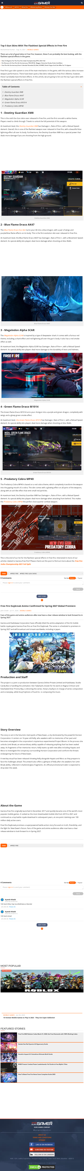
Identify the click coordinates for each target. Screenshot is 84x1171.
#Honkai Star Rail (50, 7)
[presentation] (8, 573)
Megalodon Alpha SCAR (13, 335)
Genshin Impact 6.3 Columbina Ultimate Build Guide (35, 1054)
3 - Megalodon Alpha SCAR (13, 99)
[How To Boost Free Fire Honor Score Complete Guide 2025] (9, 1078)
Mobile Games (33, 50)
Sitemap (42, 1140)
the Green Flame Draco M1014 (28, 420)
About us (42, 1135)
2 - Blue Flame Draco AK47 (13, 95)
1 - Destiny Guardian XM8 (12, 92)
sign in (10, 583)
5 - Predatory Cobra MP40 (12, 106)
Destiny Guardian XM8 (28, 126)
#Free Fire (25, 7)
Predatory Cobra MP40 (13, 501)
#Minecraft (8, 7)
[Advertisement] (42, 26)
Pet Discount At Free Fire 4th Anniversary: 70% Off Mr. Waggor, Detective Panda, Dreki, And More (32, 63)
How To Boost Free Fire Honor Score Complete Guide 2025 (36, 1074)
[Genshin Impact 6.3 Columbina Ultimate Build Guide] (9, 1057)
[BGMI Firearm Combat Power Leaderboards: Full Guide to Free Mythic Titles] (9, 1067)
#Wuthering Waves (36, 7)
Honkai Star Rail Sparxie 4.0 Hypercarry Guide (33, 1044)
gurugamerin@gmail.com (43, 1130)
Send (78, 589)
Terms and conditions (42, 1137)
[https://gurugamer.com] (42, 1123)
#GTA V (17, 7)
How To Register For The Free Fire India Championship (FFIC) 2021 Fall (23, 61)
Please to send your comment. (16, 583)
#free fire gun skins (28, 573)
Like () (5, 907)
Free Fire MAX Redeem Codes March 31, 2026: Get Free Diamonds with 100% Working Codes (47, 1034)
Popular (80, 578)
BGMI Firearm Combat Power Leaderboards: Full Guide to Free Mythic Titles (42, 1064)
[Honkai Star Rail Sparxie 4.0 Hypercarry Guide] (9, 1047)
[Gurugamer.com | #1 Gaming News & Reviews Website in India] (42, 3)
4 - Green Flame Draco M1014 (14, 102)
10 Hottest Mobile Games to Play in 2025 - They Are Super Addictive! (29, 1018)
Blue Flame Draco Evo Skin (15, 230)
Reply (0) (12, 907)
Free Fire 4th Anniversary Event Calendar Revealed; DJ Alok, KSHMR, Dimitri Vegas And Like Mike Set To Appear (36, 65)
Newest (72, 578)
